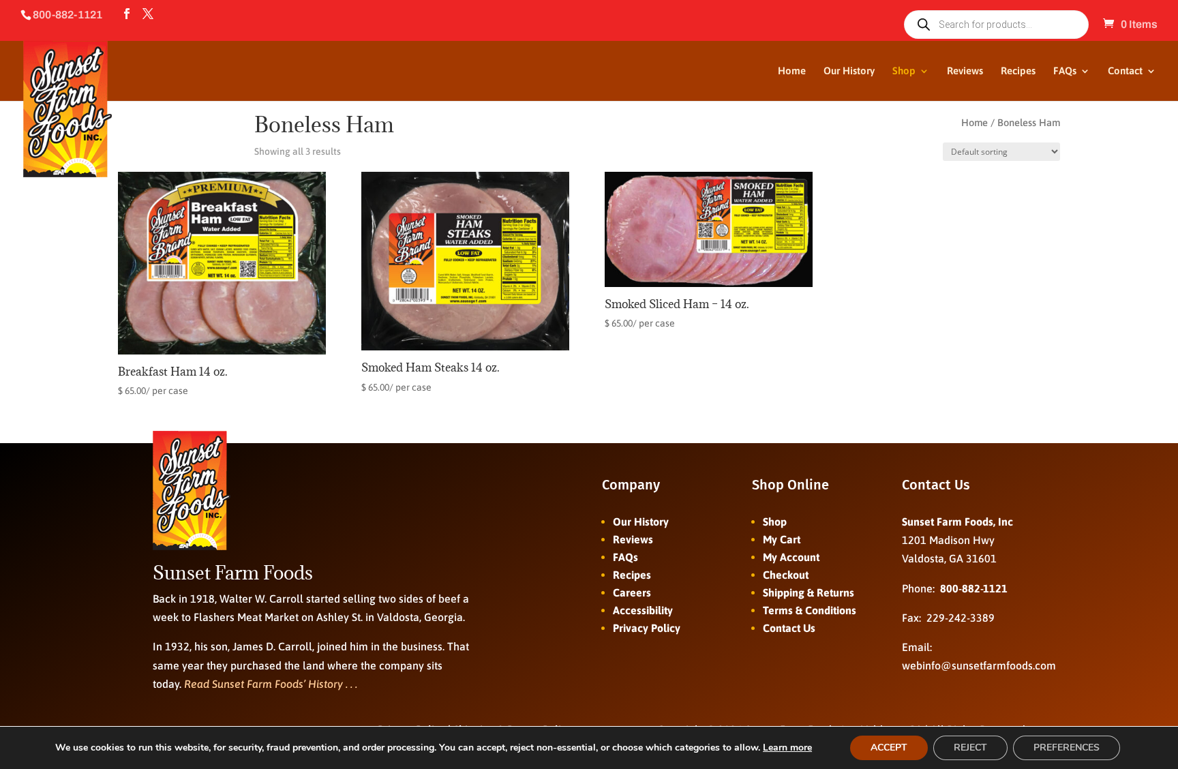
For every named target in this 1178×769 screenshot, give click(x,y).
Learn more (787, 748)
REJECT (970, 747)
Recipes (1018, 71)
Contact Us (789, 628)
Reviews (965, 71)
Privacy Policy (646, 628)
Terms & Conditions (809, 610)
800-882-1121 (974, 588)
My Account (791, 557)
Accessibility (643, 610)
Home (792, 71)
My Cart (781, 539)
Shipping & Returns (808, 592)
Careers (632, 592)
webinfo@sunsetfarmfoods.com (979, 665)
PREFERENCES (1066, 747)
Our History (849, 71)
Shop (904, 71)
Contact (1125, 71)
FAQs (1064, 71)
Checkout (786, 575)
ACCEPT (889, 747)
